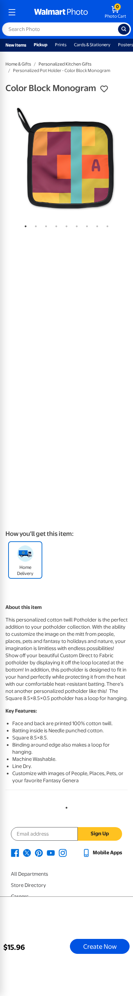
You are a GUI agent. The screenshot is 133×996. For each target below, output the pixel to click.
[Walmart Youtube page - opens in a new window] (51, 853)
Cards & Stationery (92, 44)
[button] (104, 89)
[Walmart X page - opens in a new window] (27, 853)
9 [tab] (106, 225)
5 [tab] (65, 225)
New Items (15, 45)
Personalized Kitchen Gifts (65, 64)
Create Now (100, 946)
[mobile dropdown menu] (12, 12)
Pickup (40, 44)
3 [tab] (44, 225)
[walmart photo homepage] (61, 12)
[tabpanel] (66, 159)
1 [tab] (24, 225)
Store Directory (28, 885)
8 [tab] (95, 225)
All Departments (29, 874)
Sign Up (100, 834)
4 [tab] (54, 225)
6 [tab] (75, 225)
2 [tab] (34, 225)
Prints (60, 44)
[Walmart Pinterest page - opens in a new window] (39, 853)
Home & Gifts (18, 64)
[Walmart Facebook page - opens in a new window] (15, 853)
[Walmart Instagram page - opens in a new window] (63, 853)
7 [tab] (85, 225)
